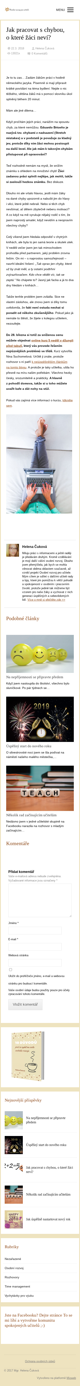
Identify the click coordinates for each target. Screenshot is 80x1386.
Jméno (13, 923)
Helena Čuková (44, 48)
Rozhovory (12, 1277)
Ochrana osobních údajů (40, 1361)
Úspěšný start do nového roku (28, 746)
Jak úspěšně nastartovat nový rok (48, 1219)
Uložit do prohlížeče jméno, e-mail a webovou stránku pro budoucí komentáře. (36, 979)
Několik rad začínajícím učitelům (31, 815)
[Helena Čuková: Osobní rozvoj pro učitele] (17, 9)
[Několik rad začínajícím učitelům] (40, 788)
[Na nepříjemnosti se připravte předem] (40, 654)
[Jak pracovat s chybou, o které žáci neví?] (14, 1170)
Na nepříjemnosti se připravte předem (34, 677)
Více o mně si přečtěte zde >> (46, 599)
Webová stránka (18, 955)
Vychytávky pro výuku (19, 1295)
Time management (17, 1286)
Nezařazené (13, 1259)
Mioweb (71, 1378)
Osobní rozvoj (14, 1268)
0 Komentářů (39, 53)
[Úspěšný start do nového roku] (40, 719)
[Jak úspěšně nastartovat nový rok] (14, 1219)
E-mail (13, 939)
